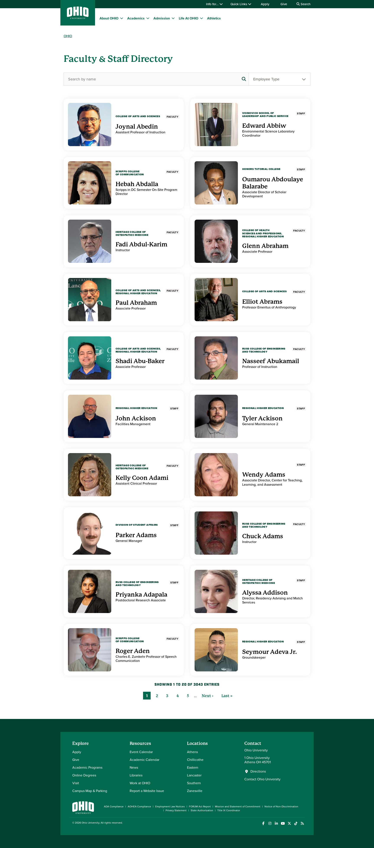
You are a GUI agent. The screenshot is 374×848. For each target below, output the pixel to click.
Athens (192, 751)
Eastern (192, 767)
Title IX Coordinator (228, 810)
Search (305, 4)
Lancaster (194, 775)
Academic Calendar (144, 759)
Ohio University (90, 823)
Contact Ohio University (262, 779)
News (134, 767)
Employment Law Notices (170, 806)
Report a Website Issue (147, 790)
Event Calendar (141, 751)
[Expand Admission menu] (173, 18)
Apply (265, 4)
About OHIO (109, 18)
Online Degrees (84, 775)
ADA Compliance (114, 806)
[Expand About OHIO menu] (121, 18)
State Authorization (202, 810)
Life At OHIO (188, 18)
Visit (75, 783)
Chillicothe (195, 759)
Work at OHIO (140, 783)
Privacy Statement (176, 810)
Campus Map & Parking (89, 790)
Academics (136, 18)
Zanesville (194, 790)
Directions (258, 771)
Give (283, 4)
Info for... (212, 4)
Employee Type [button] (266, 79)
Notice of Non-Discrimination (281, 806)
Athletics (214, 18)
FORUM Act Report (200, 806)
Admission (161, 18)
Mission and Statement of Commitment (237, 806)
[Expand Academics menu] (147, 18)
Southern (194, 783)
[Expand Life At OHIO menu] (201, 18)
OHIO (68, 36)
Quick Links (239, 4)
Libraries (136, 775)
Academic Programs (87, 767)
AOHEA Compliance (139, 806)
